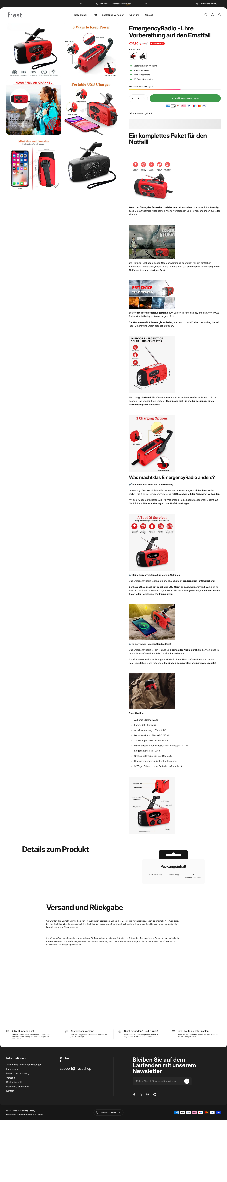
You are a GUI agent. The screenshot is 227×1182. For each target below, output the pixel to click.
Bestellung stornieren (17, 1086)
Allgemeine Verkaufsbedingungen (24, 1064)
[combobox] (208, 3)
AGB (34, 1115)
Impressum (12, 1069)
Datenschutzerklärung (24, 1115)
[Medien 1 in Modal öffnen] (33, 50)
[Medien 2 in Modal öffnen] (91, 50)
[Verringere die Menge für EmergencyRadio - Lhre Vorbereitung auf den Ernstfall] (132, 98)
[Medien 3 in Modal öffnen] (33, 107)
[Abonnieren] (186, 1081)
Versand (10, 1077)
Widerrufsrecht (11, 1115)
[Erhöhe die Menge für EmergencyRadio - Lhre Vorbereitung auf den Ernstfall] (144, 98)
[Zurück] (81, 3)
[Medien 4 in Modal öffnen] (91, 107)
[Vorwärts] (146, 3)
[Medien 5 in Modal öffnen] (33, 164)
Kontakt (10, 1091)
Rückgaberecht (14, 1082)
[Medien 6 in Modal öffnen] (91, 164)
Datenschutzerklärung (17, 1073)
